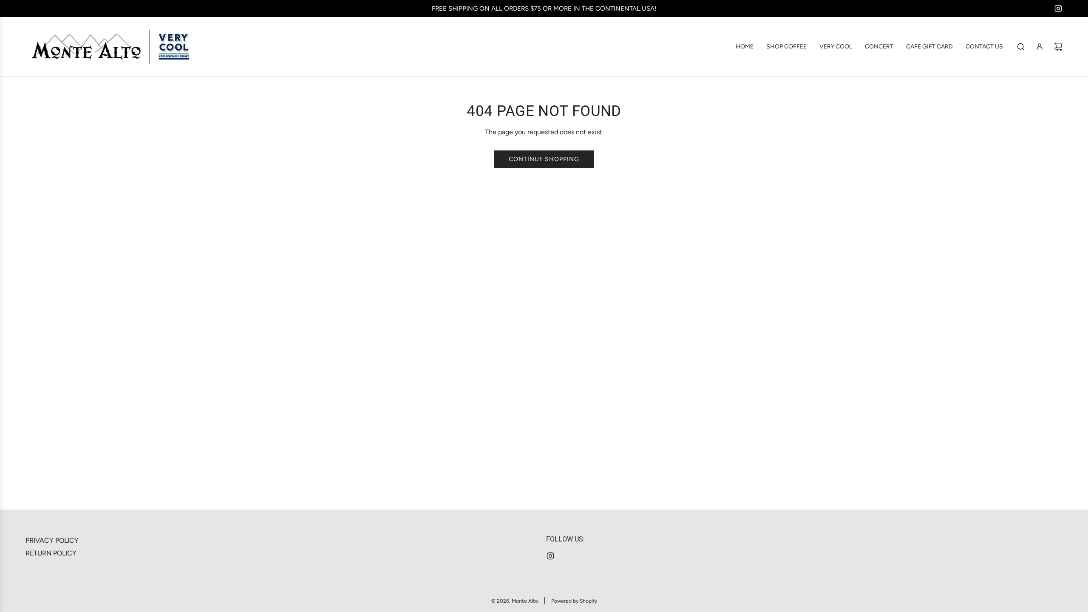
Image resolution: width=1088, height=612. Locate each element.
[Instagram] (1058, 8)
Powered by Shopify (574, 601)
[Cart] (1058, 46)
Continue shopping (544, 159)
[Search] (1021, 46)
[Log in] (1039, 46)
